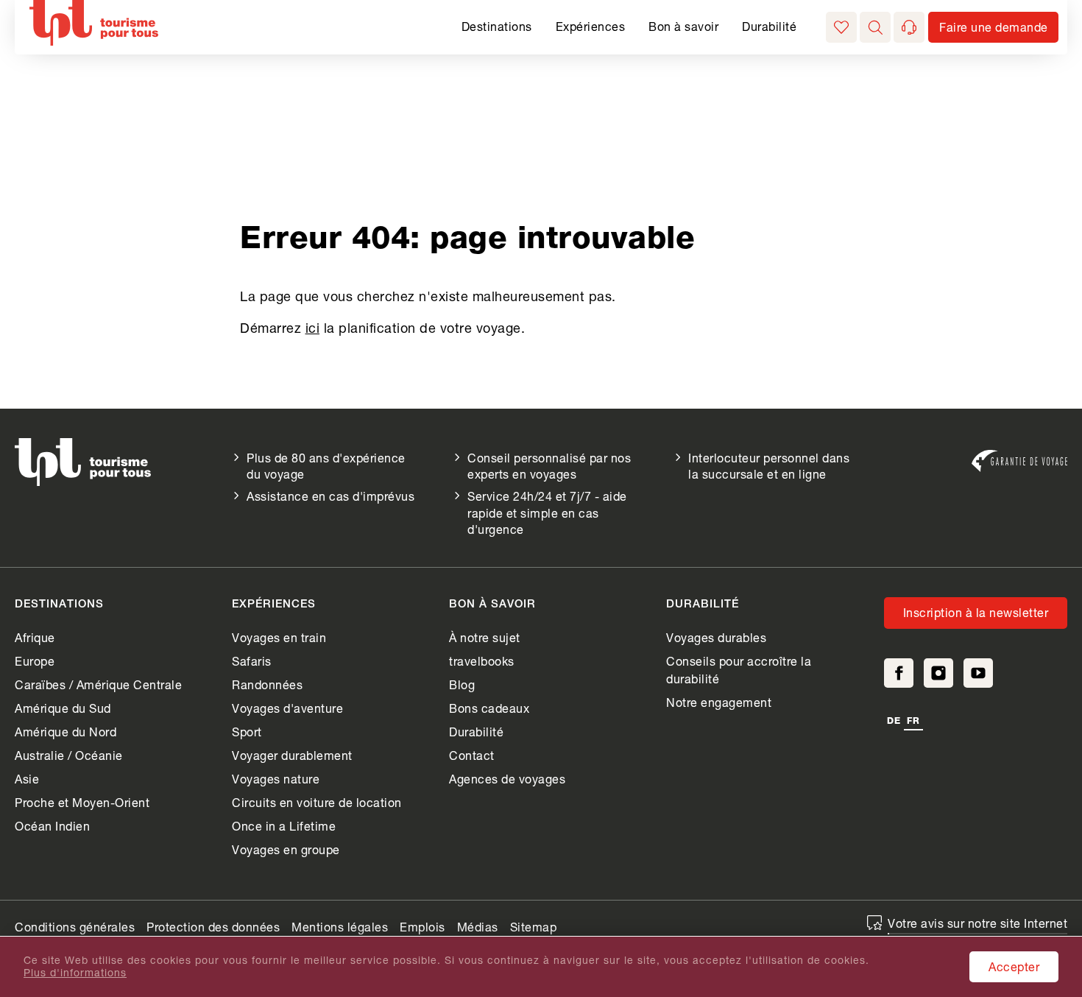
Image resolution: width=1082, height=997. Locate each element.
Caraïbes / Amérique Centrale (98, 684)
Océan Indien (52, 826)
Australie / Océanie (69, 755)
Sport (247, 732)
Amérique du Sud (63, 708)
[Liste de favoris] (841, 27)
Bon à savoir (683, 26)
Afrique (35, 637)
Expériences (591, 26)
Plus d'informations (75, 973)
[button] (875, 27)
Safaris (252, 661)
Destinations (497, 26)
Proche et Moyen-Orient (82, 802)
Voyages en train (279, 637)
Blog (462, 684)
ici (312, 328)
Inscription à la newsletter (976, 612)
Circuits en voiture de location (317, 802)
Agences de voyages (507, 779)
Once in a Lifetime (284, 826)
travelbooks (482, 661)
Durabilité (769, 26)
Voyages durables (716, 637)
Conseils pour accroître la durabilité (738, 670)
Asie (27, 779)
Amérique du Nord (65, 732)
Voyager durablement (292, 755)
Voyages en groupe (286, 849)
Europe (34, 661)
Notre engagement (718, 702)
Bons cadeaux (489, 708)
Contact (472, 755)
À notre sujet (484, 637)
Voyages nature (275, 779)
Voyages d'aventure (287, 708)
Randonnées (267, 684)
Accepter (1014, 966)
